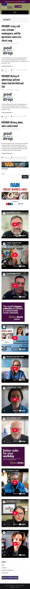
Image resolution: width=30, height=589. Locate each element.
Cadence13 (23, 157)
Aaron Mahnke (16, 157)
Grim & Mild (4, 158)
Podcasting (6, 70)
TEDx (19, 70)
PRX (14, 70)
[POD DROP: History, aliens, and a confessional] (15, 136)
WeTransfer (4, 71)
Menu (15, 12)
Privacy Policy (5, 572)
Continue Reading (7, 66)
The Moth (24, 70)
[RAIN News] (15, 6)
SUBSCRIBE (5, 168)
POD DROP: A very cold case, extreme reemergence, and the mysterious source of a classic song (11, 33)
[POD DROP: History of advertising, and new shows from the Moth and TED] (15, 97)
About (3, 565)
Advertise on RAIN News (7, 570)
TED (17, 70)
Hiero (12, 587)
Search (3, 173)
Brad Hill (17, 43)
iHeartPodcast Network (13, 158)
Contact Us (4, 567)
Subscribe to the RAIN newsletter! (10, 577)
